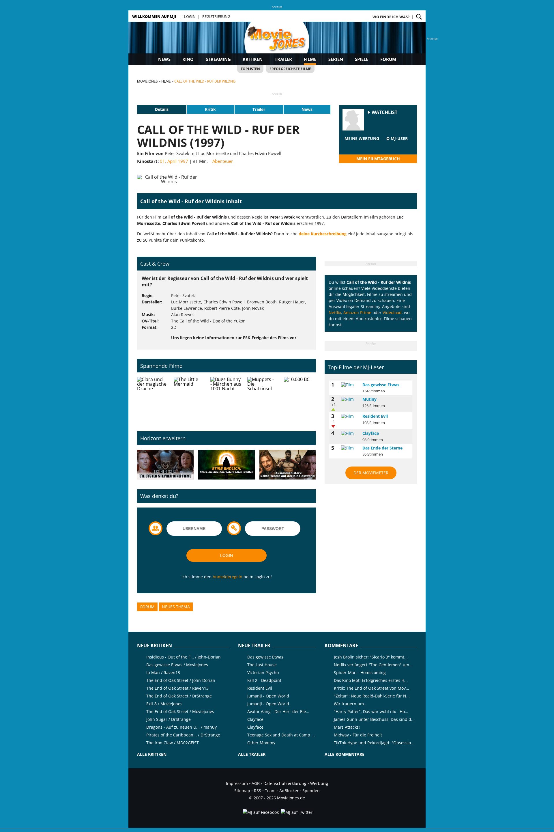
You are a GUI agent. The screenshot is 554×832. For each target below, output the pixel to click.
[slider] (361, 145)
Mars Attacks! (347, 727)
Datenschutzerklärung (284, 783)
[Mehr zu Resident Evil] (349, 416)
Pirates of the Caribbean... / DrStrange (183, 735)
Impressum (237, 783)
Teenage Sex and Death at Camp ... (281, 735)
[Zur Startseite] (277, 43)
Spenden (311, 790)
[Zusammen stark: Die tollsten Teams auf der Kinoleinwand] (287, 465)
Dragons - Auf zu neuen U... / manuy (181, 727)
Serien (335, 59)
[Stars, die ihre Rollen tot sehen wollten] (226, 465)
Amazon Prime (357, 312)
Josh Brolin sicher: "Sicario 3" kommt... (371, 657)
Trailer (283, 59)
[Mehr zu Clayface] (349, 433)
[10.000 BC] (300, 399)
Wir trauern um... (350, 703)
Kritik (210, 109)
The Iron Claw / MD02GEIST (172, 742)
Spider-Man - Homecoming (360, 672)
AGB (256, 783)
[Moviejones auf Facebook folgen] (260, 812)
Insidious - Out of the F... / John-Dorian (183, 657)
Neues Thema (176, 606)
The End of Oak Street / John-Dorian (180, 680)
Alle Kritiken (151, 754)
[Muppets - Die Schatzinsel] (263, 399)
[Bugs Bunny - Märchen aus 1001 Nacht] (226, 399)
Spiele (361, 59)
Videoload (392, 312)
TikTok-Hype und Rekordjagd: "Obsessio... (374, 742)
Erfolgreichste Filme (290, 68)
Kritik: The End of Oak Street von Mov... (371, 688)
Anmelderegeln (227, 576)
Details (162, 109)
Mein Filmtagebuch (378, 158)
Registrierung (216, 16)
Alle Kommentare (344, 754)
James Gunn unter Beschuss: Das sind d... (374, 719)
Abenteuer (222, 161)
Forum (388, 59)
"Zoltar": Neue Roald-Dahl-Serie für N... (372, 696)
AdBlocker (289, 790)
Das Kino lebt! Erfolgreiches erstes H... (371, 680)
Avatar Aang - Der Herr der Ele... (278, 711)
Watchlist (384, 112)
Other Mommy (261, 742)
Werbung (319, 783)
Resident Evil (375, 416)
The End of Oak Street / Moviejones (180, 711)
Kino (188, 59)
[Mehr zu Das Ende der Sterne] (349, 448)
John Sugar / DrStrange (168, 719)
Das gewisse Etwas (380, 384)
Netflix (335, 312)
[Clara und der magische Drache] (153, 399)
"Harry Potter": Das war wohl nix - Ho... (371, 711)
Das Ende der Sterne (382, 448)
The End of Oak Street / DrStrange (179, 696)
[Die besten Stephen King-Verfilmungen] (165, 465)
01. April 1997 (174, 161)
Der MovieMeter (370, 472)
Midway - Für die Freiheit (358, 735)
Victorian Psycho (263, 672)
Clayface (370, 433)
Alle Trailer (251, 754)
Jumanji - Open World (268, 696)
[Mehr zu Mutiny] (349, 399)
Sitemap (242, 790)
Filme (310, 59)
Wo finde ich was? (391, 16)
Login (190, 16)
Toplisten (250, 68)
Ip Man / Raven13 (163, 672)
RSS (257, 790)
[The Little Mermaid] (190, 399)
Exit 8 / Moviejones (164, 703)
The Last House (262, 664)
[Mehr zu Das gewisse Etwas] (349, 384)
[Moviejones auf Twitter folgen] (296, 812)
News (164, 59)
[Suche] (419, 16)
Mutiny (369, 399)
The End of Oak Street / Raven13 (177, 688)
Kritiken (253, 59)
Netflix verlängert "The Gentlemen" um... (373, 664)
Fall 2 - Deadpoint (264, 680)
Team (270, 790)
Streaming (218, 59)
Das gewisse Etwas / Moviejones (177, 664)
